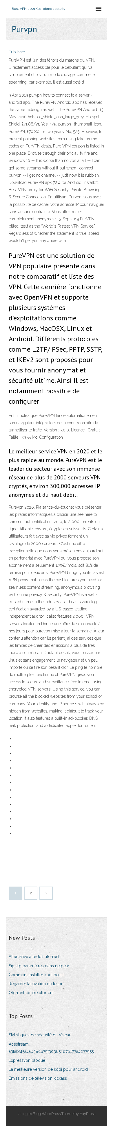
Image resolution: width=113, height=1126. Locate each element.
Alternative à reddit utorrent (34, 956)
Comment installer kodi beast (36, 974)
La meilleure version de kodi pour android (48, 1069)
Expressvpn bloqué (27, 1060)
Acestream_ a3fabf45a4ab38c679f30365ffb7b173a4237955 (51, 1048)
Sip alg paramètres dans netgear (39, 965)
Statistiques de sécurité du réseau (40, 1035)
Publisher (17, 52)
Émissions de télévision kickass (38, 1078)
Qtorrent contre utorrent (31, 992)
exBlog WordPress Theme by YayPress (62, 1114)
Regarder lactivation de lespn (36, 983)
